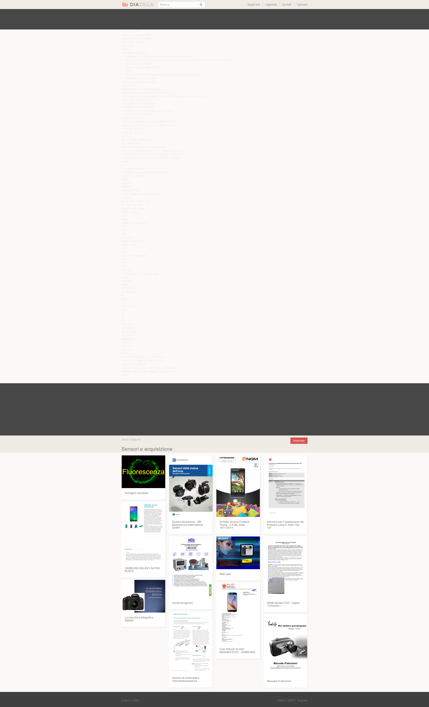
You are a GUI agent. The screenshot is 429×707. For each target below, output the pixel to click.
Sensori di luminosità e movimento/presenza (185, 679)
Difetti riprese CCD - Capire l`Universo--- (283, 604)
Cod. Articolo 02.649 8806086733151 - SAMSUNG (237, 650)
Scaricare (299, 441)
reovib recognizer (182, 603)
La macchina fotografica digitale (139, 618)
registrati (271, 4)
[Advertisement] (214, 19)
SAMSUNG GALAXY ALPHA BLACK (142, 569)
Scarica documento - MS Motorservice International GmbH (187, 524)
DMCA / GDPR (287, 700)
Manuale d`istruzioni (279, 681)
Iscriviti (287, 4)
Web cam (225, 574)
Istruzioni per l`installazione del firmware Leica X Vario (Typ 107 (285, 524)
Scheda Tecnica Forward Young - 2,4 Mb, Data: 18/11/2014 (234, 524)
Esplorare (254, 4)
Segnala (302, 700)
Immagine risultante (136, 493)
